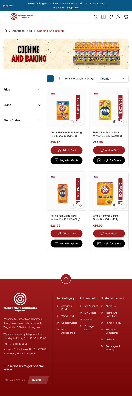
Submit (36, 379)
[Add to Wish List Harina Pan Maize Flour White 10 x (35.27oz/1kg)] (122, 121)
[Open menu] (5, 17)
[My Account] (118, 17)
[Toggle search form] (96, 17)
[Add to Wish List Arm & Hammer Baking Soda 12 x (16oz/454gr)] (122, 205)
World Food (67, 315)
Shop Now (73, 7)
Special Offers (69, 322)
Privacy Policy (113, 322)
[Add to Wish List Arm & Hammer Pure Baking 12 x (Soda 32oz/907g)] (80, 121)
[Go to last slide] (25, 5)
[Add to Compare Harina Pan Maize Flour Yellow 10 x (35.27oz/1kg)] (72, 205)
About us (111, 305)
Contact (88, 319)
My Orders (90, 312)
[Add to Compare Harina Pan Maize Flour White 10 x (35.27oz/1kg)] (114, 121)
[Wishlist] (110, 17)
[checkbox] (50, 78)
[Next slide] (107, 5)
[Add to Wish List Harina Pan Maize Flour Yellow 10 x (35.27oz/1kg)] (80, 205)
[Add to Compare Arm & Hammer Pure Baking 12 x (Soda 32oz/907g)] (72, 121)
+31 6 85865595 (18, 343)
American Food (22, 30)
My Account (91, 305)
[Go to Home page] (22, 16)
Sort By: (89, 78)
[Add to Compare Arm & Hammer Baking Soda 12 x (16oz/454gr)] (114, 205)
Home (5, 31)
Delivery (110, 339)
